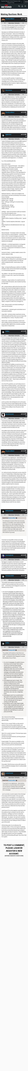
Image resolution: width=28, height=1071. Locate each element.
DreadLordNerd (12, 518)
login (16, 848)
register (10, 851)
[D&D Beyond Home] (6, 6)
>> (16, 518)
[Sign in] (22, 6)
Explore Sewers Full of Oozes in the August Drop (10, 1)
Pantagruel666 (11, 650)
